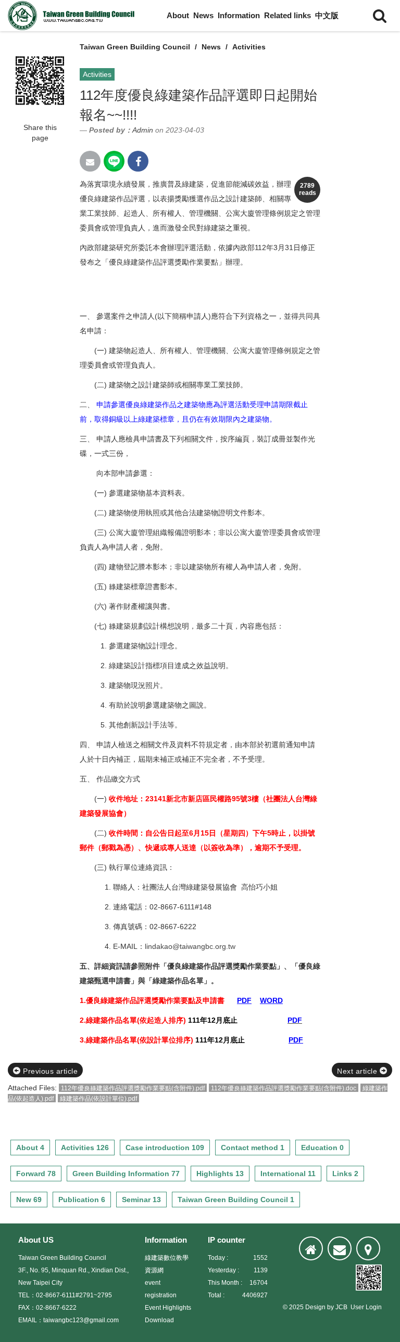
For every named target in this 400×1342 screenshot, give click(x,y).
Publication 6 (81, 1199)
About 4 (30, 1147)
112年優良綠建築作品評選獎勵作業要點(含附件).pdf (133, 1088)
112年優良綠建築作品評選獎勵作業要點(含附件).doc (283, 1088)
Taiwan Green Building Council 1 (236, 1199)
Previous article (49, 1071)
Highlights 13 (220, 1173)
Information (239, 15)
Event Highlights (168, 1307)
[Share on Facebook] (138, 161)
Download (159, 1320)
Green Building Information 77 (126, 1173)
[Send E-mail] (90, 161)
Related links (287, 15)
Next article (358, 1071)
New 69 (29, 1199)
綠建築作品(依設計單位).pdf (98, 1098)
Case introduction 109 (165, 1147)
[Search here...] (379, 15)
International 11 (288, 1173)
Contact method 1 (252, 1147)
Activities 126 (85, 1147)
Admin (142, 130)
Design (315, 1307)
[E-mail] (340, 1248)
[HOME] (311, 1248)
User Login (366, 1307)
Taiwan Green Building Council (135, 47)
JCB (341, 1307)
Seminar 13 (141, 1199)
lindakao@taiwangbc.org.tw (190, 946)
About (178, 15)
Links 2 (345, 1173)
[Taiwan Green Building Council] (73, 15)
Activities (249, 47)
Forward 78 (36, 1173)
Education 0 (322, 1147)
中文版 (327, 15)
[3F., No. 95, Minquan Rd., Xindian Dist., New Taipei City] (368, 1248)
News (203, 15)
